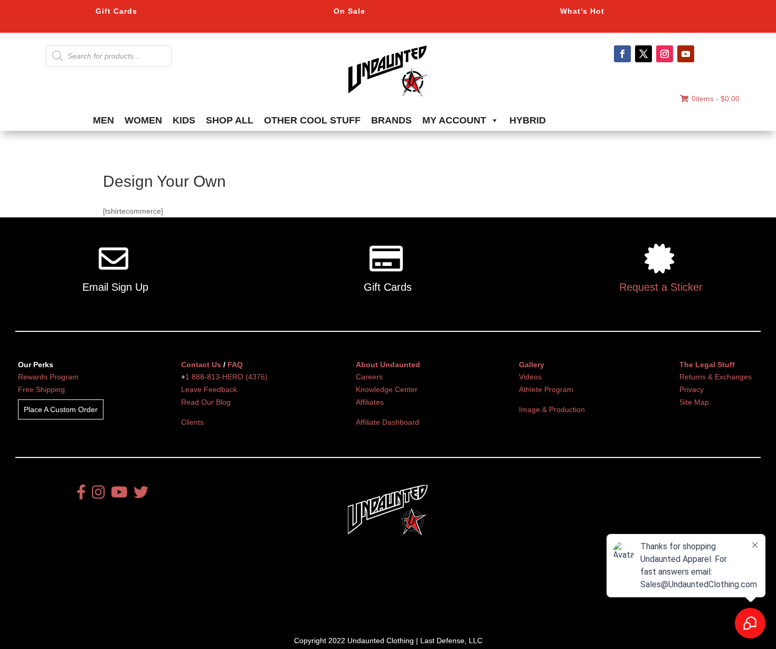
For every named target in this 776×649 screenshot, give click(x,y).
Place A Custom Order (61, 409)
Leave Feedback (209, 389)
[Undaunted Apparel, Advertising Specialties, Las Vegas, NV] (370, 594)
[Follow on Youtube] (685, 53)
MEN (103, 120)
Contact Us (201, 364)
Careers (369, 377)
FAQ (235, 364)
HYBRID (527, 120)
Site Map (694, 402)
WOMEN (143, 120)
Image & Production (552, 409)
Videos (530, 377)
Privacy (691, 389)
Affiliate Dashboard (387, 422)
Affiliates (370, 402)
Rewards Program (48, 377)
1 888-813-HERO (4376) (226, 377)
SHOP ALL (229, 120)
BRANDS (391, 120)
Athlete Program (546, 389)
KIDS (184, 120)
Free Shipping (41, 389)
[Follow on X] (643, 53)
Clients (192, 422)
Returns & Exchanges (715, 377)
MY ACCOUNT (454, 120)
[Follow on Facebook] (622, 53)
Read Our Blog (206, 402)
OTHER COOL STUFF (312, 120)
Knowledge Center (387, 389)
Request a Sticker (661, 287)
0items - (716, 98)
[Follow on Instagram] (664, 53)
